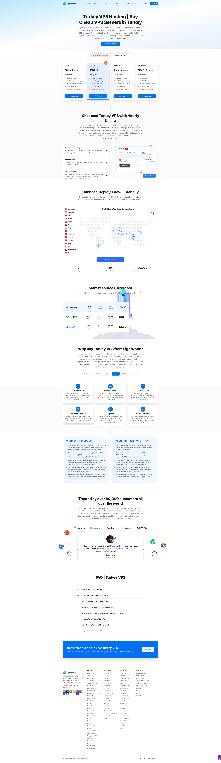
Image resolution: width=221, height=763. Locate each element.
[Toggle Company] (133, 3)
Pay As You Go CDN (141, 688)
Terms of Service (141, 685)
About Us (117, 3)
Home (88, 3)
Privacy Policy (140, 680)
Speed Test (109, 259)
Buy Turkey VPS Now (110, 43)
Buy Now (148, 652)
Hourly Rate (100, 55)
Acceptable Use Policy (142, 683)
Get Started (74, 96)
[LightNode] (70, 3)
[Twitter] (140, 760)
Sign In (145, 3)
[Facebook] (144, 760)
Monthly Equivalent (120, 55)
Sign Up (154, 3)
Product (96, 3)
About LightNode (141, 675)
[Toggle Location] (111, 3)
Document (139, 690)
